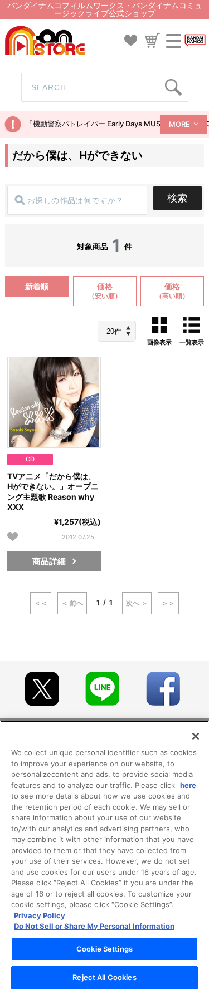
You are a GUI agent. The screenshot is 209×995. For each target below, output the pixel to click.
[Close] (195, 736)
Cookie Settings (104, 948)
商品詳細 (49, 561)
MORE (179, 124)
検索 (177, 198)
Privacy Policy (39, 915)
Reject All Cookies (104, 977)
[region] (104, 858)
